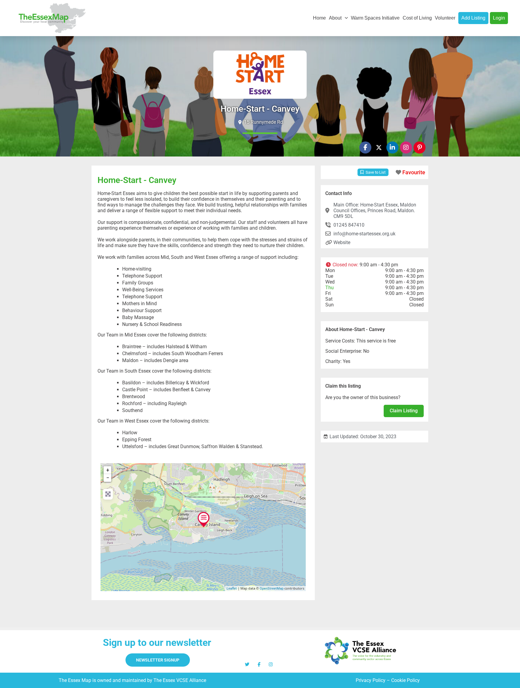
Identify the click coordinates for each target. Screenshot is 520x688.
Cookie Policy (405, 680)
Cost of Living (417, 17)
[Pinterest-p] (419, 147)
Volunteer (445, 17)
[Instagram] (406, 147)
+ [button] (107, 470)
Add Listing (473, 17)
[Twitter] (247, 664)
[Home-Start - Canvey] (203, 519)
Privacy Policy (370, 680)
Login (499, 17)
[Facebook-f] (365, 147)
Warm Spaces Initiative (375, 17)
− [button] (107, 478)
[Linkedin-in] (392, 147)
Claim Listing (404, 411)
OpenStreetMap (271, 588)
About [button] (335, 17)
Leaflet (232, 588)
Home (319, 17)
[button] (374, 265)
